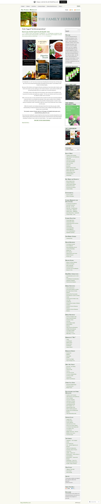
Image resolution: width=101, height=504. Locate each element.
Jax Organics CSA (70, 428)
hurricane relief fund (28, 36)
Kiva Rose (68, 166)
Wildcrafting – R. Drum (70, 333)
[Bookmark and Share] (70, 488)
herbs (40, 34)
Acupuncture (68, 352)
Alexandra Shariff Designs (71, 384)
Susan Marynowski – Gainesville (72, 212)
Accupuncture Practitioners (71, 203)
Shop (60, 6)
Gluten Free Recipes (70, 263)
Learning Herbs (69, 238)
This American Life (69, 386)
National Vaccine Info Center (71, 253)
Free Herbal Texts (69, 443)
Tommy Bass (68, 377)
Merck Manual (69, 251)
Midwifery (68, 354)
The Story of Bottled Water (71, 374)
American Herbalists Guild (71, 316)
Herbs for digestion (54, 34)
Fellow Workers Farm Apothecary (72, 156)
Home (22, 6)
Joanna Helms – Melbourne (71, 209)
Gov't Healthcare (69, 245)
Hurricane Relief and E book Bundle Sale (36, 32)
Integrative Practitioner (70, 280)
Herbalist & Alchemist (70, 182)
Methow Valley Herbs (70, 170)
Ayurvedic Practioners (70, 205)
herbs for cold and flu (46, 34)
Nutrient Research (69, 254)
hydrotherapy (34, 36)
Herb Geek (68, 164)
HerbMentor (68, 301)
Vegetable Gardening (70, 232)
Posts (72, 9)
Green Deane (69, 470)
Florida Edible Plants (70, 220)
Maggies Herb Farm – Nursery (72, 431)
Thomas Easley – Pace (70, 214)
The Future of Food (70, 372)
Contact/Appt (41, 6)
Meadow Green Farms (70, 433)
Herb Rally (68, 300)
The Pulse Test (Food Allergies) (72, 268)
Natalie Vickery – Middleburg (71, 211)
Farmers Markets (69, 422)
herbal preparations (35, 34)
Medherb (68, 325)
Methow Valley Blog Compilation (72, 169)
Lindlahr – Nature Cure (70, 452)
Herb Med (68, 321)
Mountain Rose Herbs (70, 185)
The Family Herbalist (29, 10)
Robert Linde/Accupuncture (71, 408)
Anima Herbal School (70, 287)
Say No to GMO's (69, 194)
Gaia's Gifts (68, 158)
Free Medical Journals (70, 244)
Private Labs (68, 256)
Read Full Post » (25, 122)
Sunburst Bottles (69, 188)
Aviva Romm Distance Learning (72, 289)
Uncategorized (42, 33)
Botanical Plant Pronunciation (71, 294)
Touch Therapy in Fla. (70, 360)
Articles (34, 6)
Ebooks (27, 33)
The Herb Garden (69, 434)
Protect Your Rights (70, 359)
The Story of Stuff (69, 375)
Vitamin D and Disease (70, 378)
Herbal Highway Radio (70, 322)
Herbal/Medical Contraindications (72, 278)
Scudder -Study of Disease (71, 463)
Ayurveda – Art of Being (70, 366)
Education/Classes (52, 6)
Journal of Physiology (70, 248)
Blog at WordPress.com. (26, 502)
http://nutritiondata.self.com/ (71, 247)
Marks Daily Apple (69, 265)
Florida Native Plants (70, 221)
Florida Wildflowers (70, 229)
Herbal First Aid (28, 34)
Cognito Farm (69, 419)
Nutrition (68, 357)
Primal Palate (68, 175)
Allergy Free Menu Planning (71, 262)
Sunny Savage (69, 472)
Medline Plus (68, 250)
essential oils (56, 33)
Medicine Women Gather (71, 167)
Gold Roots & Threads (70, 401)
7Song (67, 339)
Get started (63, 2)
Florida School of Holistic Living (72, 298)
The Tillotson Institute (70, 330)
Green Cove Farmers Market (72, 425)
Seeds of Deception (70, 196)
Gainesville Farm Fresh (70, 423)
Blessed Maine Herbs (70, 181)
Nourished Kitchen (69, 173)
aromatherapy (50, 33)
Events (30, 33)
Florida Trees (68, 224)
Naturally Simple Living (70, 172)
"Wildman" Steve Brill (70, 469)
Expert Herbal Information (71, 318)
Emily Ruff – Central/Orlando (71, 208)
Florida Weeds (69, 226)
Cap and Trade (69, 369)
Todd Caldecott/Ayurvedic (71, 413)
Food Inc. (68, 371)
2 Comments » (49, 36)
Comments (77, 9)
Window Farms (69, 387)
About (28, 6)
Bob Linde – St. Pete (70, 206)
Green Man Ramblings (70, 161)
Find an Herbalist (69, 398)
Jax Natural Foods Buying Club (72, 426)
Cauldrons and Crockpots (71, 155)
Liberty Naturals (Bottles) (71, 184)
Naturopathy (68, 356)
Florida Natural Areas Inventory (72, 223)
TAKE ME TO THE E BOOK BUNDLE (42, 120)
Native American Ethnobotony (72, 327)
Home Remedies (35, 33)
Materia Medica (69, 324)
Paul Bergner (68, 345)
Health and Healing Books (71, 448)
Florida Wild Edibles (70, 227)
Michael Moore (69, 344)
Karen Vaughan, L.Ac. (70, 405)
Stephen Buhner (69, 347)
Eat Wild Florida (69, 420)
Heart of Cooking (69, 163)
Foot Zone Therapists (70, 399)
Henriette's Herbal (69, 319)
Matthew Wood (69, 342)
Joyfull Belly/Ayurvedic (70, 404)
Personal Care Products (71, 187)
